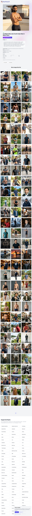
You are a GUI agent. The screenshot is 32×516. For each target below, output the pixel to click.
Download (11, 62)
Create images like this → (7, 37)
